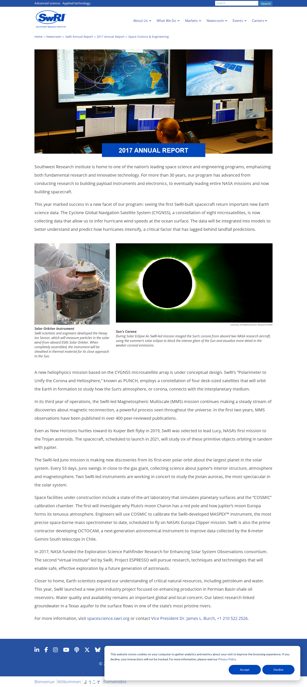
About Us (140, 20)
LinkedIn (36, 650)
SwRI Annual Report (79, 37)
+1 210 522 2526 (232, 618)
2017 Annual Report (110, 37)
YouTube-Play (66, 650)
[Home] (52, 19)
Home (38, 37)
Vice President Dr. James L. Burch (183, 618)
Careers (258, 20)
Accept (245, 669)
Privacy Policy (227, 659)
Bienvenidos (114, 681)
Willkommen (69, 681)
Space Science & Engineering (148, 37)
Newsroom (215, 20)
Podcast (76, 650)
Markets (191, 20)
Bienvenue (44, 681)
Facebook (46, 650)
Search (266, 4)
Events (238, 20)
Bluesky (97, 650)
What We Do (166, 20)
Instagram (55, 650)
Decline (278, 669)
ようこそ (92, 681)
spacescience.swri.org (108, 618)
